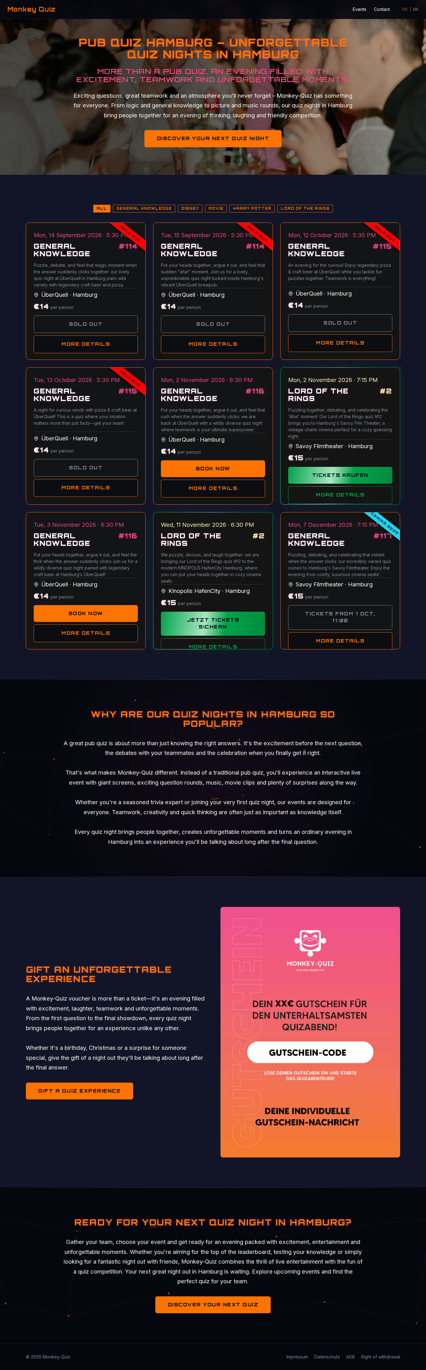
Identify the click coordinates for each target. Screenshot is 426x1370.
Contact (382, 9)
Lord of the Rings (305, 208)
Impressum (297, 1356)
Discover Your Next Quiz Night (213, 138)
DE (405, 9)
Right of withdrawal (380, 1356)
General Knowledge (144, 208)
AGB (350, 1356)
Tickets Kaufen (340, 475)
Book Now (213, 469)
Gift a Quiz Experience (79, 1091)
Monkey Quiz (31, 9)
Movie (216, 208)
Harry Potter (252, 208)
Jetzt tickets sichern (213, 623)
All (102, 208)
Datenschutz (327, 1356)
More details (85, 344)
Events (359, 9)
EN (416, 9)
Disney (190, 208)
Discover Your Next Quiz (213, 1305)
